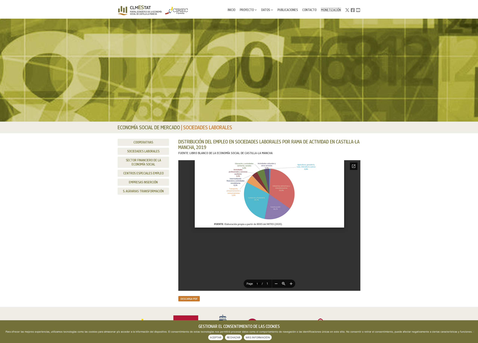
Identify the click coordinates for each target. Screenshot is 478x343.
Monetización (331, 10)
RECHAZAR (233, 337)
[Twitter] (347, 10)
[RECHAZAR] (473, 331)
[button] (255, 10)
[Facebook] (352, 10)
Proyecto (247, 10)
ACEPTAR (215, 337)
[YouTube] (358, 10)
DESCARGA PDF (189, 298)
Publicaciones (287, 10)
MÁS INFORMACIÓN (258, 337)
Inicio (231, 10)
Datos (265, 10)
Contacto (309, 10)
